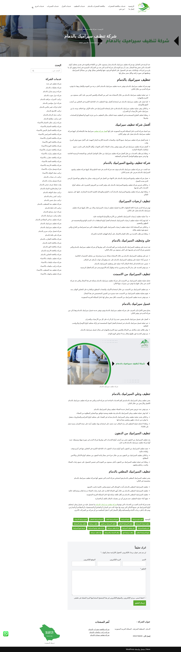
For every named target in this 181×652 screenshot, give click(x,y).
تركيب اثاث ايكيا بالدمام (53, 208)
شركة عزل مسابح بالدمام (52, 212)
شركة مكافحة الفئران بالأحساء (50, 138)
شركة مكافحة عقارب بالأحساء (50, 157)
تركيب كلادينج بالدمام (54, 111)
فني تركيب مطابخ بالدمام (52, 119)
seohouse (93, 43)
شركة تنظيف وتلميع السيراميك (96, 528)
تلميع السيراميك (125, 519)
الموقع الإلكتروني (89, 559)
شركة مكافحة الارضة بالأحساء (50, 165)
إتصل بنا (131, 9)
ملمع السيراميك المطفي (142, 532)
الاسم (144, 559)
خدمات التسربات (53, 6)
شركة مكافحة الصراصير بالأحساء (49, 134)
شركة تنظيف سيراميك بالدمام (106, 504)
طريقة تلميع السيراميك (79, 528)
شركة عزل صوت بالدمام (52, 95)
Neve (148, 649)
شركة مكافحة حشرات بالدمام (99, 629)
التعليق (143, 569)
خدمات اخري (39, 6)
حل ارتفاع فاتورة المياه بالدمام (50, 188)
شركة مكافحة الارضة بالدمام (50, 250)
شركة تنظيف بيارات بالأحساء (51, 153)
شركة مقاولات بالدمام (53, 87)
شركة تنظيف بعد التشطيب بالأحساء (49, 270)
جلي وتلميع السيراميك (143, 528)
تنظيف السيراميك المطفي (126, 524)
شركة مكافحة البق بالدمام (52, 247)
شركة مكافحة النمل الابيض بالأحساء (48, 130)
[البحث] (32, 7)
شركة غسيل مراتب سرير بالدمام (50, 231)
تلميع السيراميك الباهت (112, 519)
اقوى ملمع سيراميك (138, 519)
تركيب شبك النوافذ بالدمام (52, 192)
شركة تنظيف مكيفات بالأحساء (50, 258)
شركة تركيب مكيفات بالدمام (99, 632)
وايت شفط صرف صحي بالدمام (50, 185)
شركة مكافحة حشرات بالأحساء (50, 150)
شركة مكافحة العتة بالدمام (51, 243)
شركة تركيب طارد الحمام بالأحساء (49, 122)
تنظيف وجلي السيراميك (80, 524)
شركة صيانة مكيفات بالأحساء (51, 262)
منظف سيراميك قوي (128, 532)
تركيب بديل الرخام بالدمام (52, 115)
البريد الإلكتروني (115, 559)
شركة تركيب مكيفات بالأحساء (50, 266)
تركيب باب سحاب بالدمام (52, 177)
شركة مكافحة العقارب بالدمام (50, 239)
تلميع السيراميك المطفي (96, 519)
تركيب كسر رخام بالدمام (52, 196)
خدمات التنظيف (79, 6)
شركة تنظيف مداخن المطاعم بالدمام (48, 219)
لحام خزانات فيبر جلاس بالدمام (50, 107)
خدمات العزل (66, 6)
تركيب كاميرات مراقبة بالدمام (50, 99)
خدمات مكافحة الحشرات (116, 6)
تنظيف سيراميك (93, 524)
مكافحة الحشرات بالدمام (96, 6)
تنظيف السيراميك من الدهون (108, 524)
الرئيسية (131, 6)
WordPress (130, 649)
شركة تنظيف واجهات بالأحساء (50, 274)
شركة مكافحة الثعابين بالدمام (51, 254)
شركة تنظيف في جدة (53, 84)
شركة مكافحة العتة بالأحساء (51, 161)
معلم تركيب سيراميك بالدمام (51, 216)
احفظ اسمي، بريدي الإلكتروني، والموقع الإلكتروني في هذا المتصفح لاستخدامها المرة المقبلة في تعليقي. (109, 598)
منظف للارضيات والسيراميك (112, 532)
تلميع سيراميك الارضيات (80, 519)
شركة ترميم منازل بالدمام (52, 91)
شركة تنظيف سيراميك (113, 528)
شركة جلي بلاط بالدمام (53, 235)
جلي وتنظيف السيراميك (128, 528)
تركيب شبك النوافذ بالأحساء (51, 173)
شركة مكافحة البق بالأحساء (51, 142)
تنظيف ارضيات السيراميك (142, 524)
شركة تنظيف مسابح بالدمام (99, 635)
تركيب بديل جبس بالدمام (52, 200)
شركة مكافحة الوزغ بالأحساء (51, 146)
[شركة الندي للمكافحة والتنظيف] (144, 7)
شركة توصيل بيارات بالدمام (51, 181)
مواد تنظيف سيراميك (96, 532)
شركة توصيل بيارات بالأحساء (51, 169)
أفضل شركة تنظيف (100, 131)
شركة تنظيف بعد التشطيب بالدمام (49, 204)
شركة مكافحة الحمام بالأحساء (50, 126)
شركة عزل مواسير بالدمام (52, 103)
